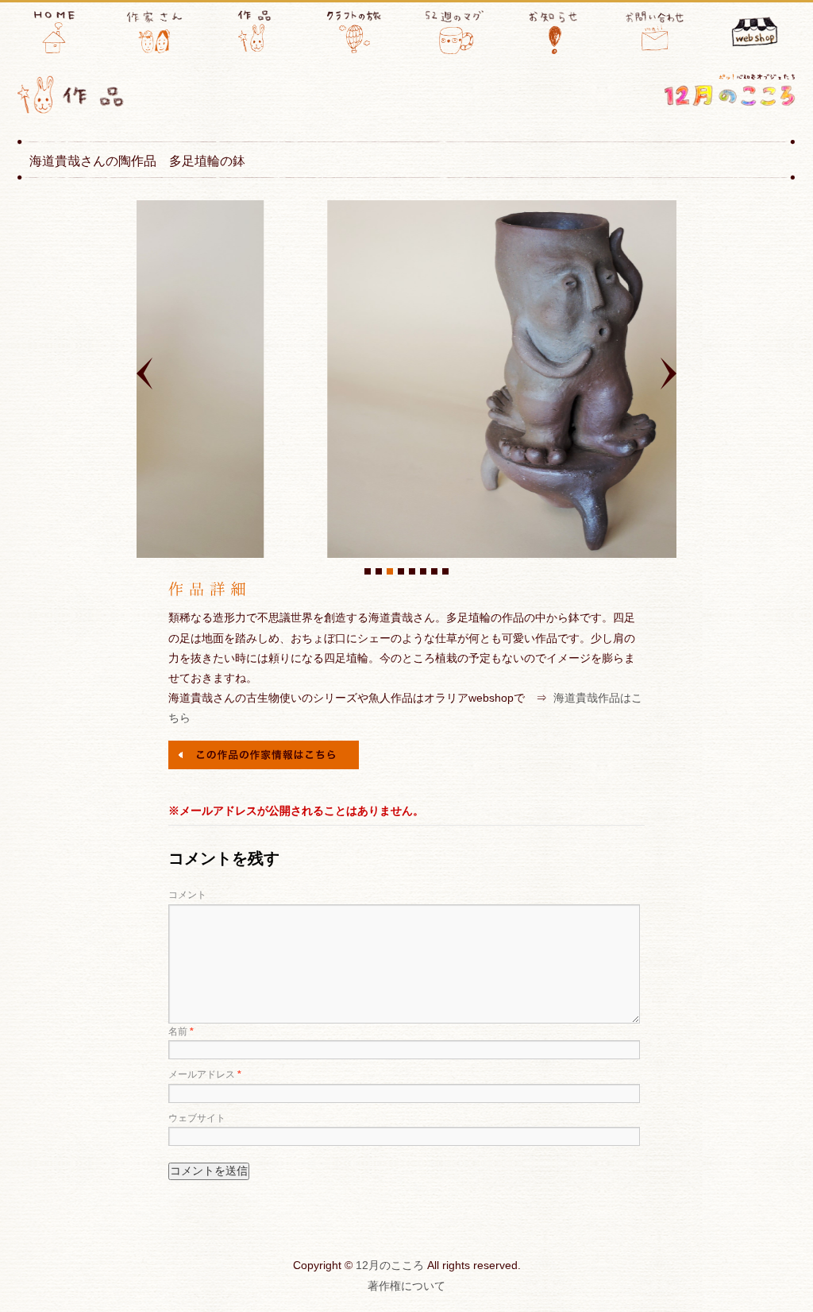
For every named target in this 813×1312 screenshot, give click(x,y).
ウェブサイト (196, 1118)
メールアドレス (204, 1074)
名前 (181, 1031)
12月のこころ (390, 1265)
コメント (187, 894)
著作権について (406, 1285)
